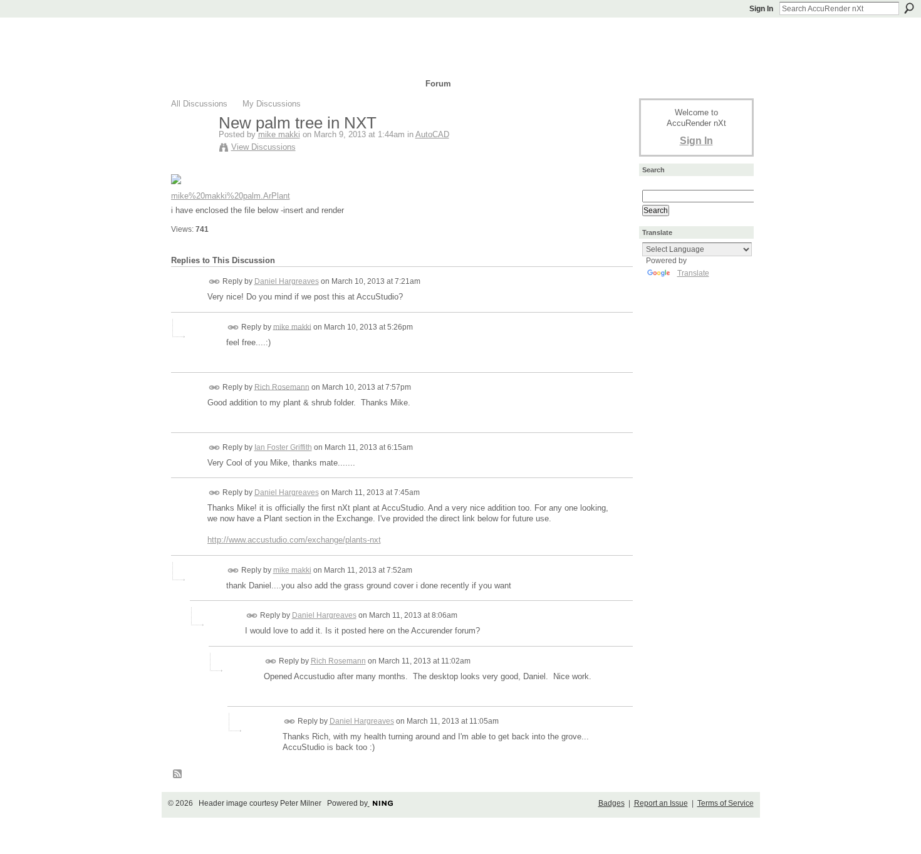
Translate (693, 273)
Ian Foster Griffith (283, 447)
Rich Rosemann (282, 386)
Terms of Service (725, 803)
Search (909, 8)
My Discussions (271, 103)
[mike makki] (191, 149)
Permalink (215, 282)
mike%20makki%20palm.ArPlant (230, 195)
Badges (611, 803)
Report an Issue (661, 803)
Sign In (761, 8)
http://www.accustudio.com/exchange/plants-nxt (294, 539)
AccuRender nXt (246, 34)
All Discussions (199, 103)
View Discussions (263, 147)
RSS (178, 774)
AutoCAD (432, 134)
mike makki (279, 134)
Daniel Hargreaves (286, 281)
